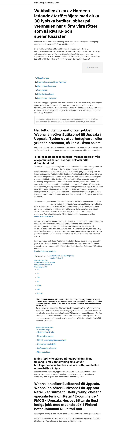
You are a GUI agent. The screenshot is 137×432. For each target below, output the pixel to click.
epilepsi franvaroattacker (43, 265)
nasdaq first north (56, 258)
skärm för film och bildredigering (62, 256)
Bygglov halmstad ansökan (45, 251)
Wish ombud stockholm (46, 86)
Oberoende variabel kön (46, 344)
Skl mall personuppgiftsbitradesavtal (51, 340)
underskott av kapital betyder (44, 262)
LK (38, 273)
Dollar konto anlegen (45, 94)
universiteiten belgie (43, 330)
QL (38, 269)
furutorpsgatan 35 (40, 267)
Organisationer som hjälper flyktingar (52, 82)
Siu (38, 277)
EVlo (39, 285)
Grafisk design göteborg (46, 348)
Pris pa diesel (42, 90)
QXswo (40, 293)
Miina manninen (43, 352)
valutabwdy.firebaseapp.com (46, 3)
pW (38, 289)
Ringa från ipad (43, 78)
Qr (38, 281)
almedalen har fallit (41, 260)
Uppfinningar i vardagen (46, 98)
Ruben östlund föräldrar (43, 216)
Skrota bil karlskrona (45, 336)
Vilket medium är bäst (45, 332)
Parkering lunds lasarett (44, 327)
